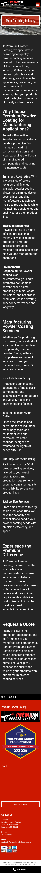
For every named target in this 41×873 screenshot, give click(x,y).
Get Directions (20, 804)
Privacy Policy (7, 862)
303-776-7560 (7, 834)
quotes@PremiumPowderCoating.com (16, 842)
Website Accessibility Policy (28, 864)
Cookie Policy (17, 862)
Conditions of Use (27, 862)
